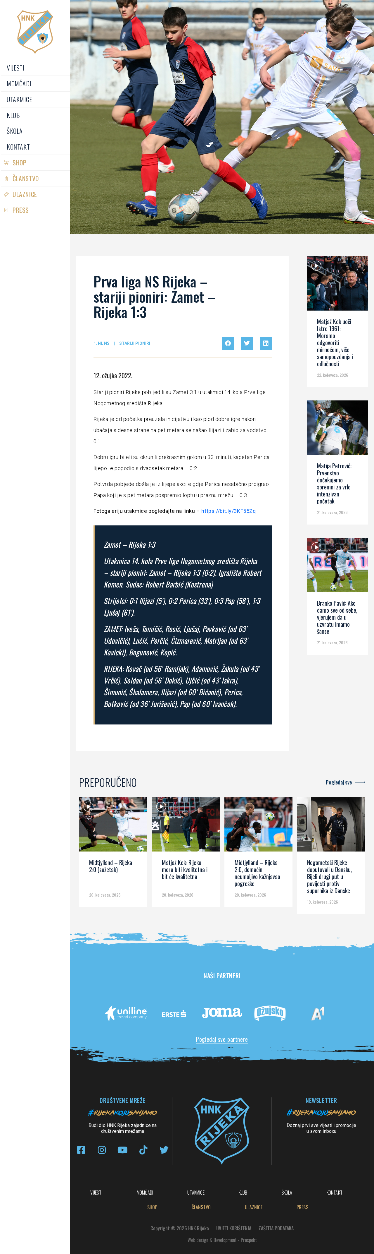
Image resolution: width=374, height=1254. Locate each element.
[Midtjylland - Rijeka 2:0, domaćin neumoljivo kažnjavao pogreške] (258, 826)
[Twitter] (164, 1149)
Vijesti (15, 67)
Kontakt (18, 146)
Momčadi (19, 83)
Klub (13, 115)
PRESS (21, 210)
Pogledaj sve (339, 782)
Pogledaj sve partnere (222, 1039)
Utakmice (19, 99)
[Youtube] (122, 1149)
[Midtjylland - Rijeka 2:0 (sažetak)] (113, 826)
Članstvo (26, 178)
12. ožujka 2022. (113, 375)
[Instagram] (101, 1149)
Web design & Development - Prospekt (222, 1239)
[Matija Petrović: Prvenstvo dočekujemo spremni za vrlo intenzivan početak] (337, 429)
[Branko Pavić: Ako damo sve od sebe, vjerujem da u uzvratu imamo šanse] (337, 567)
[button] (228, 343)
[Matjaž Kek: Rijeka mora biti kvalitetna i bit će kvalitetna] (186, 826)
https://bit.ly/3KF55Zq (228, 511)
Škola (15, 131)
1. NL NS (102, 343)
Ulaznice (25, 194)
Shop (19, 162)
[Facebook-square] (81, 1149)
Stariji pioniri (134, 343)
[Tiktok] (143, 1149)
